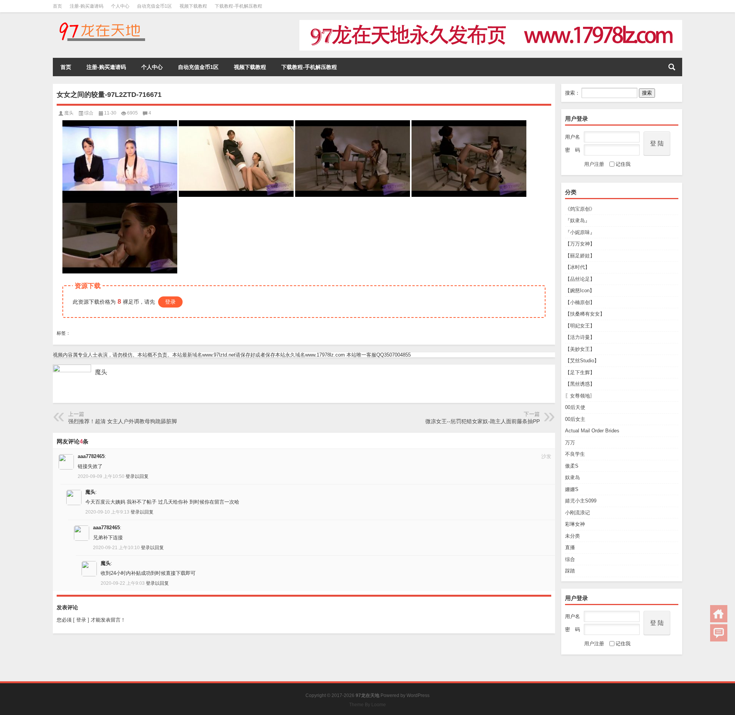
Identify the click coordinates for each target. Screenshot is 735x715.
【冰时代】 (577, 267)
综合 (570, 559)
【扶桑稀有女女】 (585, 314)
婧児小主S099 (580, 501)
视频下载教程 (193, 6)
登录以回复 (137, 476)
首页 (57, 6)
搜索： (572, 93)
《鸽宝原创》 (580, 209)
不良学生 (575, 454)
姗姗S (571, 489)
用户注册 (594, 164)
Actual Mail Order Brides (592, 431)
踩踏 (570, 571)
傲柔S (571, 466)
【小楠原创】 (580, 302)
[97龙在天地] (102, 22)
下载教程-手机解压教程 (238, 6)
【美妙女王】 (580, 349)
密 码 (572, 150)
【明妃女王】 (580, 326)
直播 (570, 547)
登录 (170, 302)
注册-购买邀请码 (86, 6)
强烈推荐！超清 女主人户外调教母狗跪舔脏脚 (122, 421)
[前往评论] (718, 632)
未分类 (572, 536)
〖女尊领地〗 (580, 396)
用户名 (572, 137)
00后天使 (575, 407)
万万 (570, 442)
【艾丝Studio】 (582, 360)
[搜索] (672, 67)
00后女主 (575, 419)
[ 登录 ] (81, 620)
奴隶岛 (572, 477)
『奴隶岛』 (577, 220)
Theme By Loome (367, 704)
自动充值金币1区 (154, 6)
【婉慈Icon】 (580, 290)
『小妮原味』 (580, 232)
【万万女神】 (580, 244)
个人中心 (120, 6)
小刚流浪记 (577, 512)
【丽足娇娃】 (580, 256)
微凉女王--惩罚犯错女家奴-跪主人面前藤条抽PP (482, 421)
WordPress (418, 695)
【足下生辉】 (580, 372)
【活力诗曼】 (580, 337)
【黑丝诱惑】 (580, 384)
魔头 (69, 113)
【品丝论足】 (580, 279)
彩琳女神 (575, 524)
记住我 (623, 164)
